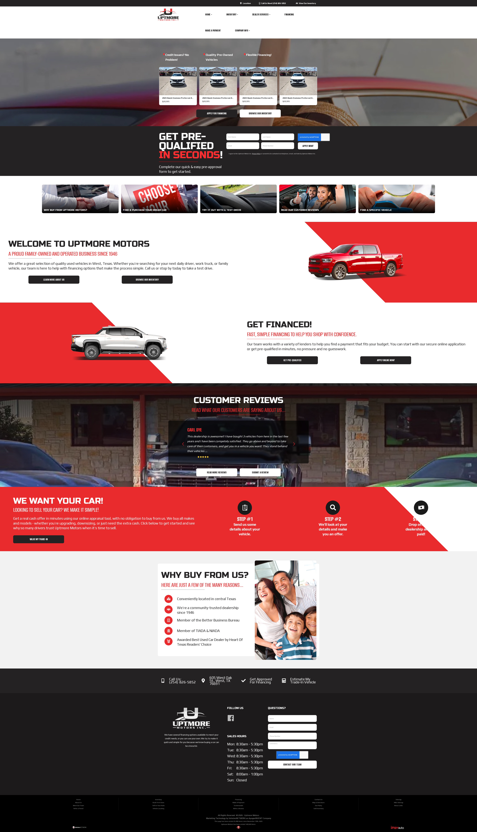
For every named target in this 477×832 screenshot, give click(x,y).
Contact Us (318, 799)
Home (208, 14)
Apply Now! (307, 146)
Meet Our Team (78, 805)
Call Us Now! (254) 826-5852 (273, 3)
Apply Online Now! (386, 360)
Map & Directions (318, 802)
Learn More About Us (53, 279)
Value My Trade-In (39, 539)
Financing (289, 14)
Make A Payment (213, 30)
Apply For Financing (217, 113)
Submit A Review (260, 472)
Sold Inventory (319, 808)
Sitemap (398, 799)
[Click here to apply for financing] (243, 680)
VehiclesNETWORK (237, 818)
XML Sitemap (398, 802)
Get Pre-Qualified (292, 360)
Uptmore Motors (251, 815)
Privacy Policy (256, 153)
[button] (183, 444)
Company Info (242, 30)
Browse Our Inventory (260, 113)
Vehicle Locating (158, 808)
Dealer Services (260, 14)
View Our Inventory (307, 3)
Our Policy (318, 805)
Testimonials (238, 805)
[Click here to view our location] (203, 680)
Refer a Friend (78, 808)
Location (246, 3)
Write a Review (238, 808)
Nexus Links (398, 805)
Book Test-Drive (158, 802)
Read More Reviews (217, 472)
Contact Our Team (292, 764)
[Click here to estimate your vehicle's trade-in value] (284, 680)
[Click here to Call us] (163, 680)
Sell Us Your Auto (158, 805)
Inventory (231, 14)
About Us (78, 802)
